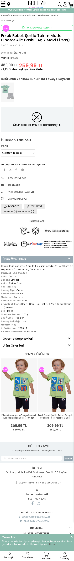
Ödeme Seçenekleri (18, 338)
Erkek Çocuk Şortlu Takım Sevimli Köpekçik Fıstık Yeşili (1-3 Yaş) (19, 416)
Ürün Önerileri (13, 345)
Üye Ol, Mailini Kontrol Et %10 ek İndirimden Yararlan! (37, 9)
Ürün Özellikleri (14, 259)
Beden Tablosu (17, 140)
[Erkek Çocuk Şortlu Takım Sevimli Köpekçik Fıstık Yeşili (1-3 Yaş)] (19, 385)
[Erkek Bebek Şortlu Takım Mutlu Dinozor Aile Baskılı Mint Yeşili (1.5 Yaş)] (7, 92)
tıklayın (52, 544)
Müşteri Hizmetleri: (40, 482)
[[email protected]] (37, 489)
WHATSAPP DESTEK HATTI (39, 27)
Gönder (68, 458)
